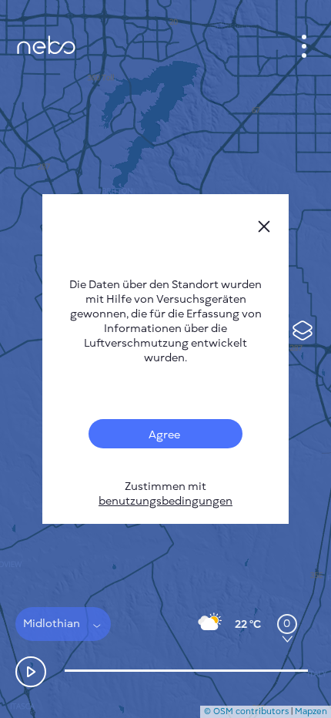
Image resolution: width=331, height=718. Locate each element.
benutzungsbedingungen (165, 501)
